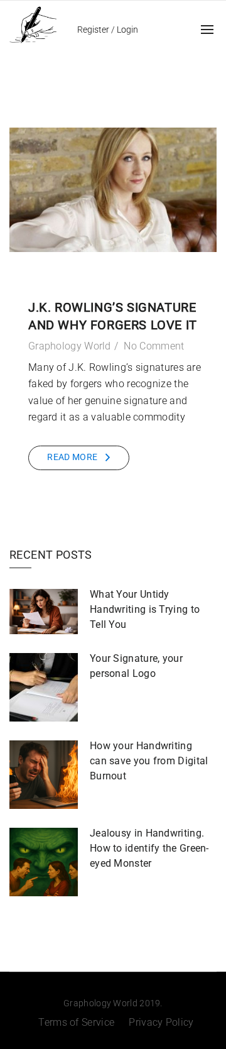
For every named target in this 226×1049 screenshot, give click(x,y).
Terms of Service (76, 1022)
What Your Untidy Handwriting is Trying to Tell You (145, 609)
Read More (72, 457)
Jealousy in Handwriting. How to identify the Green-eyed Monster (149, 848)
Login (127, 30)
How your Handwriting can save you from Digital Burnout (149, 761)
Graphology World (69, 346)
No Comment (154, 346)
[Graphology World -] (32, 23)
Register (93, 30)
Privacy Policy (161, 1022)
